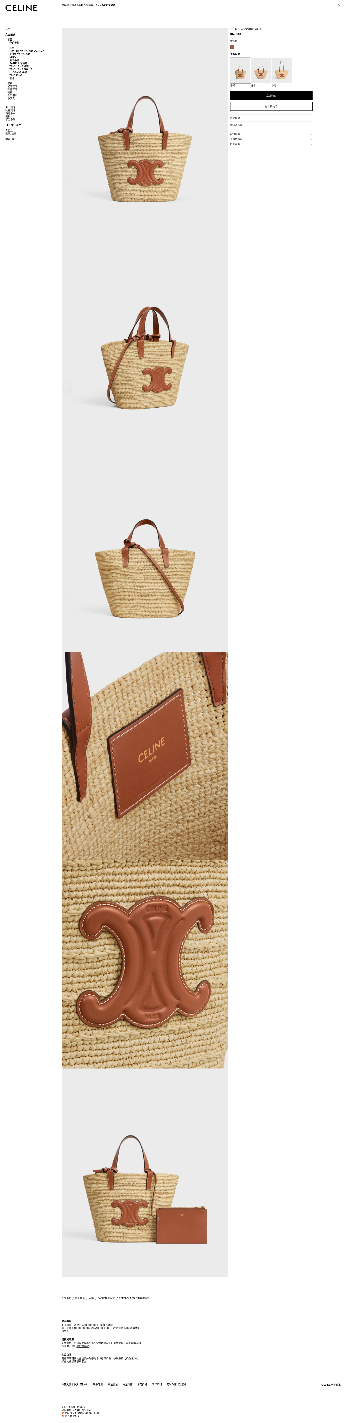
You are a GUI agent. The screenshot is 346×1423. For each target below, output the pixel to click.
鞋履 (9, 92)
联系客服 (98, 1384)
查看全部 (14, 42)
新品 (7, 29)
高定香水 (10, 113)
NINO (12, 57)
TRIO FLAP (15, 75)
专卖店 (9, 130)
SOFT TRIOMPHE (20, 54)
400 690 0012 (90, 1325)
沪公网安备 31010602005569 (81, 1412)
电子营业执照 (71, 1416)
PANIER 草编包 (18, 63)
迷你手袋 (14, 60)
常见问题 (142, 1384)
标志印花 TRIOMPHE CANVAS (26, 51)
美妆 (7, 116)
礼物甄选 (10, 110)
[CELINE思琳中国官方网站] (21, 7)
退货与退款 (82, 1346)
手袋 (9, 39)
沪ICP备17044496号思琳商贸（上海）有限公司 (76, 1408)
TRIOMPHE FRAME (20, 69)
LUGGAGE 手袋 (18, 72)
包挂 (11, 78)
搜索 (7, 139)
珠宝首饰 (12, 89)
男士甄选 (10, 107)
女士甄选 (10, 34)
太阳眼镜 (12, 95)
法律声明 (157, 1384)
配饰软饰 (12, 86)
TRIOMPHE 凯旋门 (20, 66)
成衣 (9, 83)
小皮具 (11, 98)
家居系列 (10, 119)
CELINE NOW (13, 125)
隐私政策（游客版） (178, 1384)
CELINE (66, 1298)
